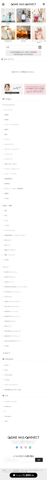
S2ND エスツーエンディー (12, 301)
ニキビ (6, 220)
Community (8, 375)
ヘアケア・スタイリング (11, 169)
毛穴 (5, 215)
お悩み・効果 (7, 206)
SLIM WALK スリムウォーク (12, 331)
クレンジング (8, 110)
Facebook (7, 406)
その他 (6, 198)
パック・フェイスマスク (11, 124)
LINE (6, 421)
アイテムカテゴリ (8, 105)
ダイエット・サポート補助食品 (13, 188)
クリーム (7, 139)
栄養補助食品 (8, 179)
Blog (6, 370)
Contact (7, 380)
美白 (5, 210)
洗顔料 (6, 115)
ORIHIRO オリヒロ (9, 321)
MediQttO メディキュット (12, 336)
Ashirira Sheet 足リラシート (13, 341)
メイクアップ (8, 159)
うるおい (7, 225)
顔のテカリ (7, 240)
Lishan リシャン (9, 282)
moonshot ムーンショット (12, 292)
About (6, 365)
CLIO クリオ (8, 296)
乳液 (5, 134)
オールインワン (9, 144)
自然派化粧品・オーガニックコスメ (15, 235)
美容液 (6, 119)
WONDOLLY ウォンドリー (12, 316)
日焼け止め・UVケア (10, 164)
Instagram (7, 416)
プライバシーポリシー (11, 385)
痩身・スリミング (9, 255)
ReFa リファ (8, 326)
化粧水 (6, 129)
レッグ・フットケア (10, 174)
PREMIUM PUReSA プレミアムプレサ (15, 287)
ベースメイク (8, 154)
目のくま (7, 245)
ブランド (5, 267)
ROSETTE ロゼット (10, 277)
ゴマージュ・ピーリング (11, 149)
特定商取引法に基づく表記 (12, 389)
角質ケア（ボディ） (10, 250)
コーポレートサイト (10, 401)
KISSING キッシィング (11, 311)
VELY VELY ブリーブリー (12, 306)
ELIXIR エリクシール (10, 272)
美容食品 (7, 183)
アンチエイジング (9, 230)
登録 (38, 460)
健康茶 (6, 193)
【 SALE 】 (6, 353)
